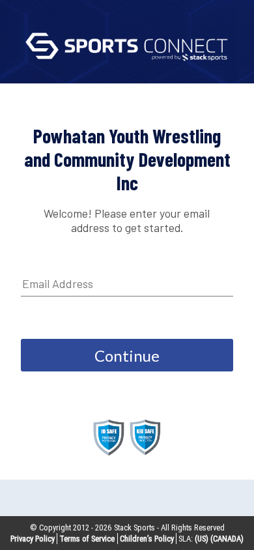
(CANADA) (227, 538)
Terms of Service (87, 538)
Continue (127, 355)
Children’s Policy (147, 538)
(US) (201, 538)
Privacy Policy (32, 538)
